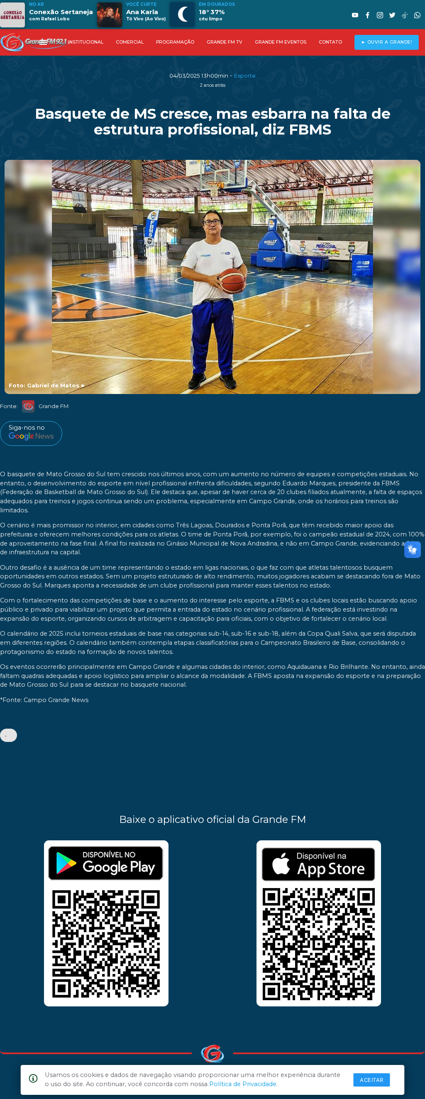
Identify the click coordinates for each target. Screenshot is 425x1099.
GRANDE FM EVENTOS (280, 42)
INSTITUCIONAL (85, 42)
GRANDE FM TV (224, 42)
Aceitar (371, 1080)
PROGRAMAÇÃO (175, 42)
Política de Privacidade (242, 1084)
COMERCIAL (130, 42)
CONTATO (330, 42)
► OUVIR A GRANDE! (387, 42)
